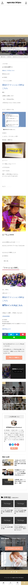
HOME (3, 56)
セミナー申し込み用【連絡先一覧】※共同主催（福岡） (7, 512)
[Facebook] (5, 334)
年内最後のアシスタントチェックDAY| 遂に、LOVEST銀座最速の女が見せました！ (20, 472)
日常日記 (13, 48)
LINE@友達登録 (6, 316)
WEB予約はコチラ (6, 329)
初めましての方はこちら (8, 70)
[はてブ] (17, 334)
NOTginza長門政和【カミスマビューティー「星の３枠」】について (20, 528)
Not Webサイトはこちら (14, 548)
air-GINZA (5, 49)
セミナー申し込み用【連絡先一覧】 (7, 527)
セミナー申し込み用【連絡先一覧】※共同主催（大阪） (20, 512)
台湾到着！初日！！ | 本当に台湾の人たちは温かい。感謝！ (20, 481)
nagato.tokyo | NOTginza (14, 2)
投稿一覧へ (13, 448)
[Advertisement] (14, 20)
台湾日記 (11, 479)
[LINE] (14, 337)
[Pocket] (23, 334)
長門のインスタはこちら (12, 305)
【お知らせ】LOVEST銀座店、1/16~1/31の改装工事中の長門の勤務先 (20, 462)
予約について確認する (14, 357)
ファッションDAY (10, 49)
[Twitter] (11, 334)
